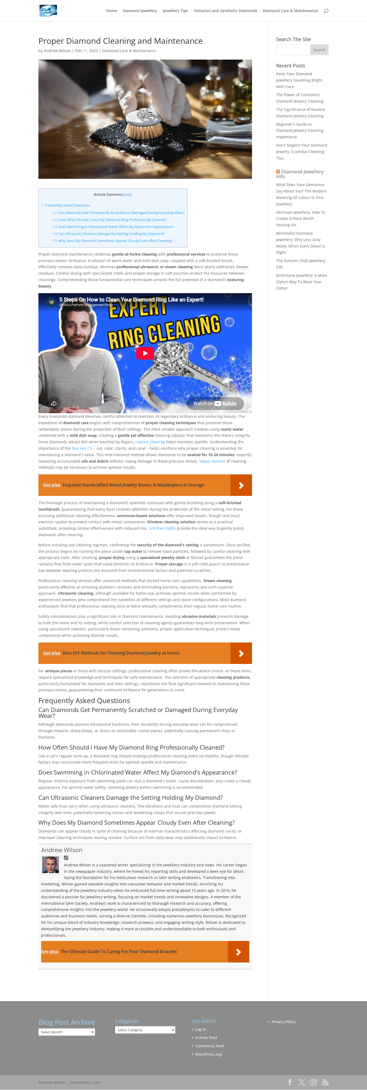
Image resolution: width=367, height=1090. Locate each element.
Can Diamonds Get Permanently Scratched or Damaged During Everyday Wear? (118, 212)
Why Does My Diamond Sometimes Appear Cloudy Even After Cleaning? (112, 240)
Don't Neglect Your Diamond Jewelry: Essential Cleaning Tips (301, 152)
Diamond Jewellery (140, 11)
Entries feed (206, 1037)
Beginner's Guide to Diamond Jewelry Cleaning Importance (299, 131)
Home (111, 11)
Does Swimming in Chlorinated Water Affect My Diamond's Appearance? (112, 226)
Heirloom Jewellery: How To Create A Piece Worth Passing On (300, 219)
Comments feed (209, 1045)
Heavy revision (212, 461)
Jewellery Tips (175, 11)
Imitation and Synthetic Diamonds (225, 11)
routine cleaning (150, 441)
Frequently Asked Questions (65, 205)
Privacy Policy (284, 1021)
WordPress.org (208, 1054)
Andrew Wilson (57, 50)
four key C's (82, 448)
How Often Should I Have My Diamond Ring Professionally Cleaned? (109, 219)
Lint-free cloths (162, 528)
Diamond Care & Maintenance (290, 11)
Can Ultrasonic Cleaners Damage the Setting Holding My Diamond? (108, 233)
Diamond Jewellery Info (300, 174)
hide (127, 194)
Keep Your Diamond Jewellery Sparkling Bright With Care (299, 80)
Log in (200, 1029)
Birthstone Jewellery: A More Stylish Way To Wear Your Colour (301, 282)
